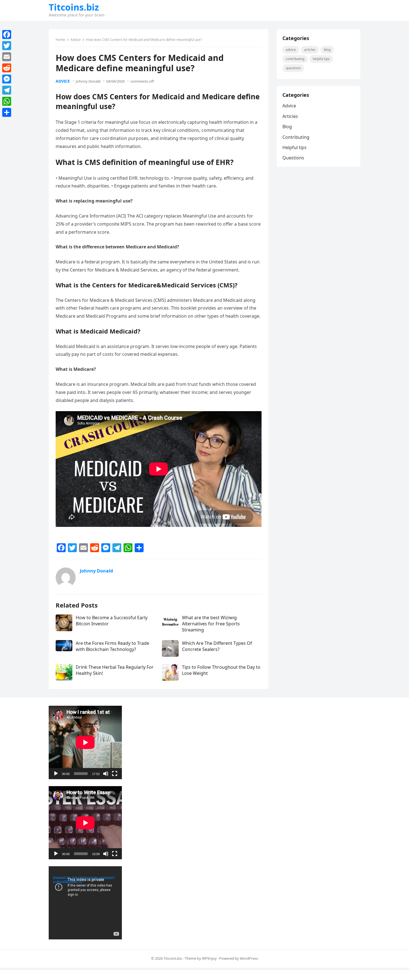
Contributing (295, 58)
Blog (327, 49)
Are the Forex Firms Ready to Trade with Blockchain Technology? (112, 646)
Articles (310, 49)
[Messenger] (6, 79)
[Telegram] (6, 90)
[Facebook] (6, 34)
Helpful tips (321, 58)
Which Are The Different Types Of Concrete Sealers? (217, 646)
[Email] (6, 56)
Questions (293, 68)
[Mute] (106, 773)
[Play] (56, 773)
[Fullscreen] (114, 773)
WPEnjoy (209, 958)
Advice (75, 39)
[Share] (6, 112)
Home (60, 39)
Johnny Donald (88, 81)
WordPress (249, 958)
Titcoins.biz (74, 7)
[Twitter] (6, 45)
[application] (85, 742)
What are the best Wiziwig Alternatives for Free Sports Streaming (211, 623)
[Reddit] (6, 67)
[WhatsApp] (6, 101)
